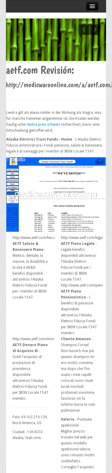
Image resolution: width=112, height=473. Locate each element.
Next (95, 29)
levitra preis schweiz (43, 124)
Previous (84, 29)
